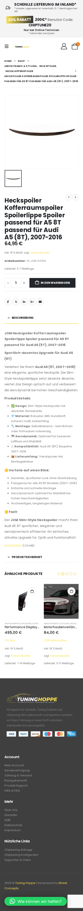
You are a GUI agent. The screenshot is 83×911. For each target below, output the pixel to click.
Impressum (12, 830)
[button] (8, 46)
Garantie (10, 815)
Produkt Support (16, 785)
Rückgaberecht (15, 780)
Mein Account (14, 765)
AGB (7, 820)
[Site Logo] (20, 46)
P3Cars (10, 640)
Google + (32, 301)
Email (40, 301)
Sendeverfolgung (17, 770)
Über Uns (10, 810)
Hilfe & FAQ (12, 790)
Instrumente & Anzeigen (18, 623)
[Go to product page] (22, 601)
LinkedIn (24, 301)
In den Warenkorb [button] (32, 591)
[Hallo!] (64, 46)
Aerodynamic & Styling (56, 623)
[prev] (69, 197)
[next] (75, 197)
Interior (37, 623)
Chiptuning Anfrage (18, 850)
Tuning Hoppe (25, 883)
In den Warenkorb (55, 283)
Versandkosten (40, 252)
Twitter (15, 301)
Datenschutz (13, 825)
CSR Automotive (55, 640)
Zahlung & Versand (18, 775)
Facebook (8, 301)
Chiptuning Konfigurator (21, 855)
